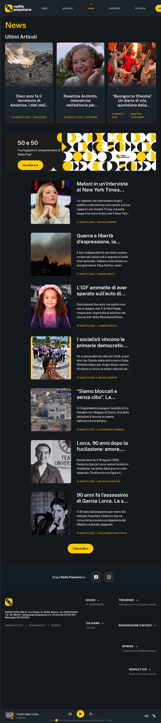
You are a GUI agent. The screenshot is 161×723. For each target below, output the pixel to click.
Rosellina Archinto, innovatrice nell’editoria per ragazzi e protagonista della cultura (81, 100)
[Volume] (146, 716)
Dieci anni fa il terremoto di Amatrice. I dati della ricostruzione (29, 100)
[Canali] (154, 716)
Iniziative (114, 8)
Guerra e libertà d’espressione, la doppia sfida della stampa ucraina (97, 239)
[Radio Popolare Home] (18, 8)
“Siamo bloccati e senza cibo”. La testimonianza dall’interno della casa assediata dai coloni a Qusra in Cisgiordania (102, 394)
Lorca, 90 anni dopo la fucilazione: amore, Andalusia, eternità (102, 446)
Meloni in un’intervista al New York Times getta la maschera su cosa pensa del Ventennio (102, 187)
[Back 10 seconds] (70, 714)
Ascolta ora (30, 165)
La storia (140, 8)
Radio (44, 8)
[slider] (56, 720)
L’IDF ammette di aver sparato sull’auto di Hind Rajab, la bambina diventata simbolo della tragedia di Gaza (103, 291)
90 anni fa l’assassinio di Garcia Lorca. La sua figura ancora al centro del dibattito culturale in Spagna (103, 498)
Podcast (68, 8)
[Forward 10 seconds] (91, 714)
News (91, 8)
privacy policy (14, 625)
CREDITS (56, 625)
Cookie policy (37, 625)
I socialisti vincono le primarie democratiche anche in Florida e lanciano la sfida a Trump (103, 342)
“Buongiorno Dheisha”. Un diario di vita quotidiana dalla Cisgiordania (132, 100)
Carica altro (80, 548)
